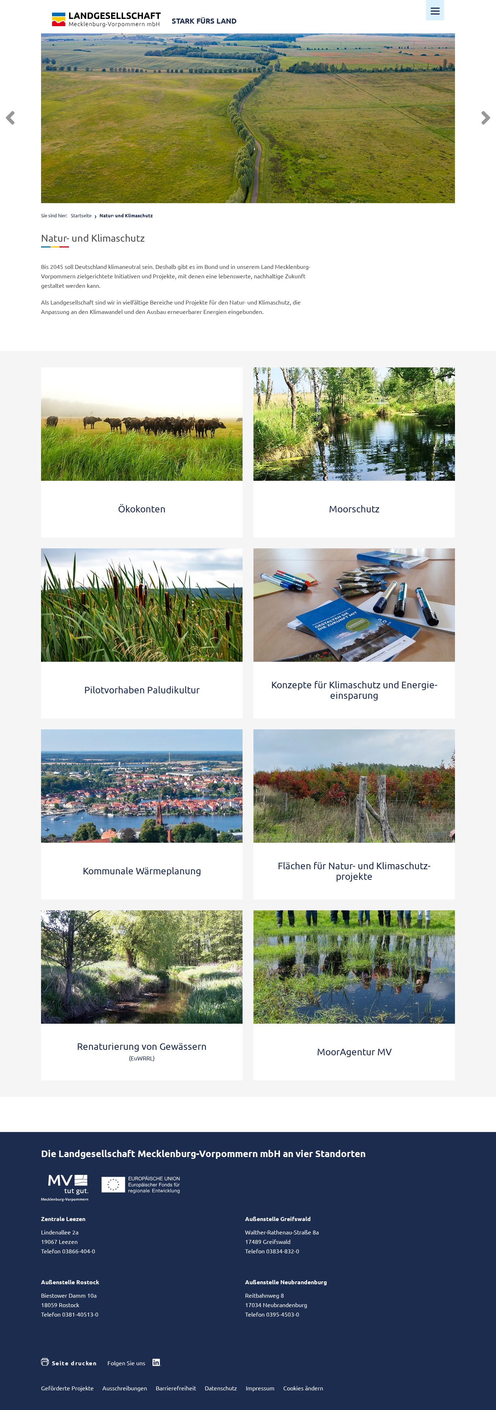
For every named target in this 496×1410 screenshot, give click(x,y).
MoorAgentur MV (354, 1052)
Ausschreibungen (124, 1387)
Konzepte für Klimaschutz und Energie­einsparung (354, 690)
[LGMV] (106, 19)
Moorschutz (354, 509)
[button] (10, 118)
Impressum (260, 1387)
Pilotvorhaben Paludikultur (142, 690)
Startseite (81, 215)
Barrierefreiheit (176, 1387)
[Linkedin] (157, 1363)
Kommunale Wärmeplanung (142, 871)
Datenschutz (221, 1387)
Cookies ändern (303, 1387)
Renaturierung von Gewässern (142, 1046)
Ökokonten (142, 509)
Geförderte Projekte (67, 1387)
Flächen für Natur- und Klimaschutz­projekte (354, 871)
